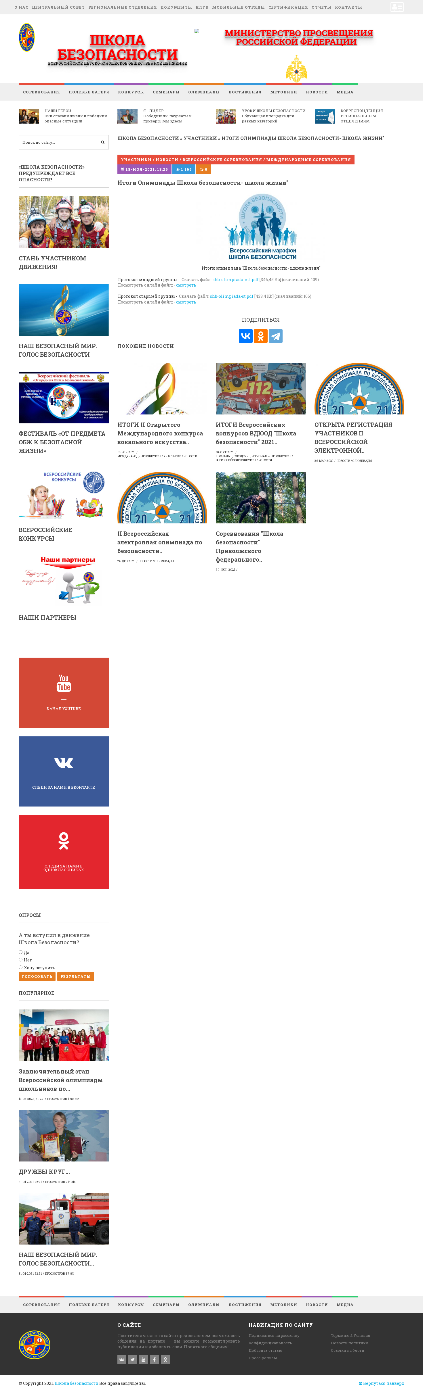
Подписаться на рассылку (274, 1335)
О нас (21, 7)
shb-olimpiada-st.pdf (232, 296)
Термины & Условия (350, 1335)
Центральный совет (58, 7)
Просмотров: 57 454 (59, 1274)
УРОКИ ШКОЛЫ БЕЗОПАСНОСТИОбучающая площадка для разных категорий (274, 116)
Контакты (348, 7)
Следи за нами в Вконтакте (63, 787)
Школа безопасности (76, 1383)
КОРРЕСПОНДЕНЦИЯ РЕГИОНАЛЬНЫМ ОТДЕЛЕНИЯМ (362, 116)
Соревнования (41, 92)
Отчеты (321, 7)
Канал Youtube (64, 708)
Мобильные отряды (238, 7)
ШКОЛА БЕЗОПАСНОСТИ (117, 47)
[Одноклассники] (261, 336)
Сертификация (288, 7)
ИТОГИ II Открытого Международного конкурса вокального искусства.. (160, 433)
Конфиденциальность (270, 1342)
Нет (28, 960)
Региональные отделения (122, 7)
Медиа (345, 92)
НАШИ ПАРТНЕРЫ (48, 617)
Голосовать (37, 976)
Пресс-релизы (263, 1357)
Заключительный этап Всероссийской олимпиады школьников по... (61, 1079)
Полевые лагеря (89, 92)
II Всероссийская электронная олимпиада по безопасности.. (159, 542)
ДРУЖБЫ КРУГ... (44, 1171)
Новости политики (349, 1342)
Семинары (166, 92)
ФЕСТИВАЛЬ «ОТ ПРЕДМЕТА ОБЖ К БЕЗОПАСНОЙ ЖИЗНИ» (62, 442)
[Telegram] (276, 336)
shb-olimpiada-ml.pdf (236, 279)
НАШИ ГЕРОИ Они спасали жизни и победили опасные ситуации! (76, 116)
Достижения (245, 92)
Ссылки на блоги (347, 1350)
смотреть (186, 285)
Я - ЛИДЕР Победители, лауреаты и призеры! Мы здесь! (167, 116)
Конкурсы (131, 92)
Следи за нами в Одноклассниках (63, 867)
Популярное (36, 993)
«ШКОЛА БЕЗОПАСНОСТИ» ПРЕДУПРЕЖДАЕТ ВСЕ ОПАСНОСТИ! (52, 173)
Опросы (30, 915)
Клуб (202, 7)
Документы (176, 7)
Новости (317, 92)
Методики (283, 92)
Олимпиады (204, 92)
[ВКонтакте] (246, 336)
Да (26, 952)
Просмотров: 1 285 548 (63, 1099)
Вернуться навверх (383, 1383)
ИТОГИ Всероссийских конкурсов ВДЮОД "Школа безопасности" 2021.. (256, 433)
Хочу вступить (39, 967)
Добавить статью (265, 1350)
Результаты (75, 976)
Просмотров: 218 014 (60, 1182)
